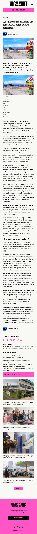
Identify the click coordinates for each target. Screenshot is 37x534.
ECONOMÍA (6, 18)
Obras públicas (27, 349)
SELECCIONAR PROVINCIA (18, 10)
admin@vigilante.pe (18, 531)
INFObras (15, 126)
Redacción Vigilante (13, 33)
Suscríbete (18, 518)
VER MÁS (18, 488)
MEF (32, 346)
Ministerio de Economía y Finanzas (12, 349)
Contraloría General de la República (20, 346)
